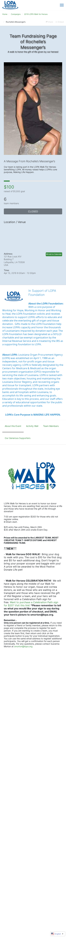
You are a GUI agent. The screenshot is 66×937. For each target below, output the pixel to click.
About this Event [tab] (13, 426)
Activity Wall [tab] (32, 426)
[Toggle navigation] (62, 5)
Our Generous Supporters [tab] (17, 438)
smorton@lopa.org (23, 646)
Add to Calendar (55, 254)
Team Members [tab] (51, 426)
